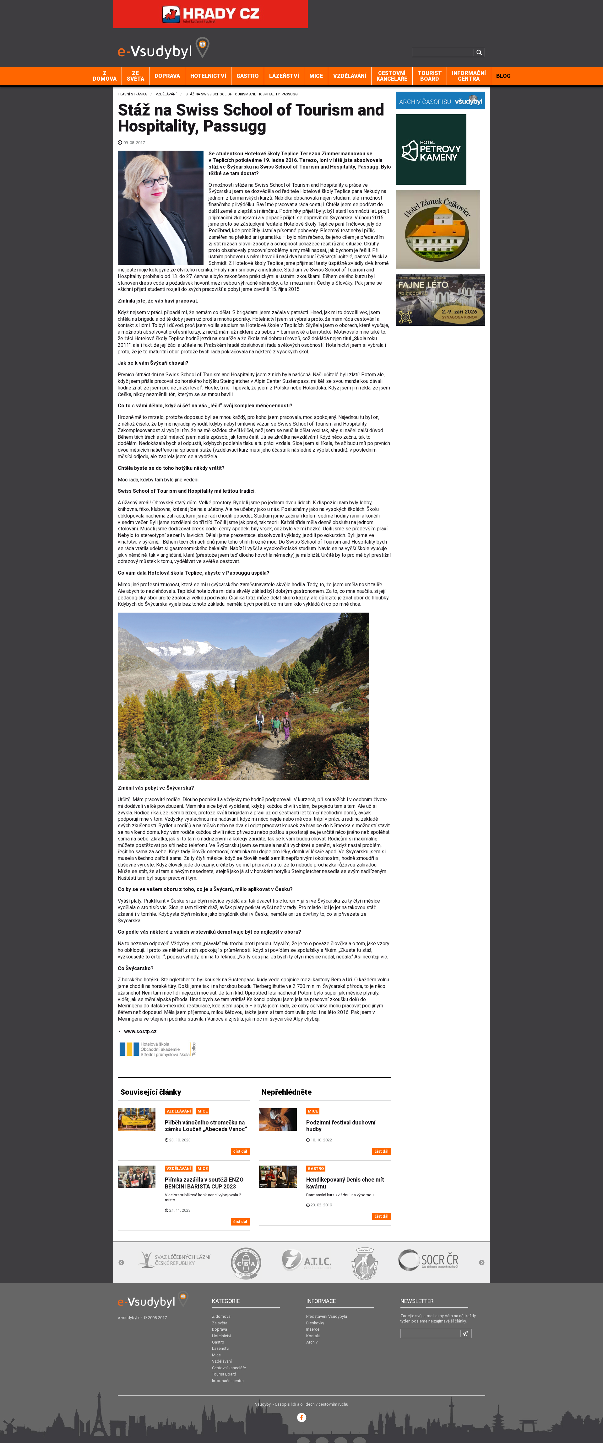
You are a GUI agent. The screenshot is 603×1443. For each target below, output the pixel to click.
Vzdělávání (349, 76)
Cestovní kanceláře (392, 76)
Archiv (312, 1342)
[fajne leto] (440, 299)
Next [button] (482, 1263)
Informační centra (469, 76)
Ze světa (135, 76)
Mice (316, 76)
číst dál (240, 1151)
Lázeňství (284, 76)
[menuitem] (105, 76)
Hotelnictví (208, 76)
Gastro (247, 76)
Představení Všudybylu (326, 1316)
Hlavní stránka (132, 94)
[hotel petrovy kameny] (431, 149)
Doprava (167, 76)
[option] (153, 1263)
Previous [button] (121, 1263)
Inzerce (312, 1329)
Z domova (105, 76)
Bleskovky (315, 1323)
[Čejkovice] (438, 229)
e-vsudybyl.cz (130, 1317)
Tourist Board (430, 76)
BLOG (503, 76)
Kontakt (313, 1335)
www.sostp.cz (140, 1031)
